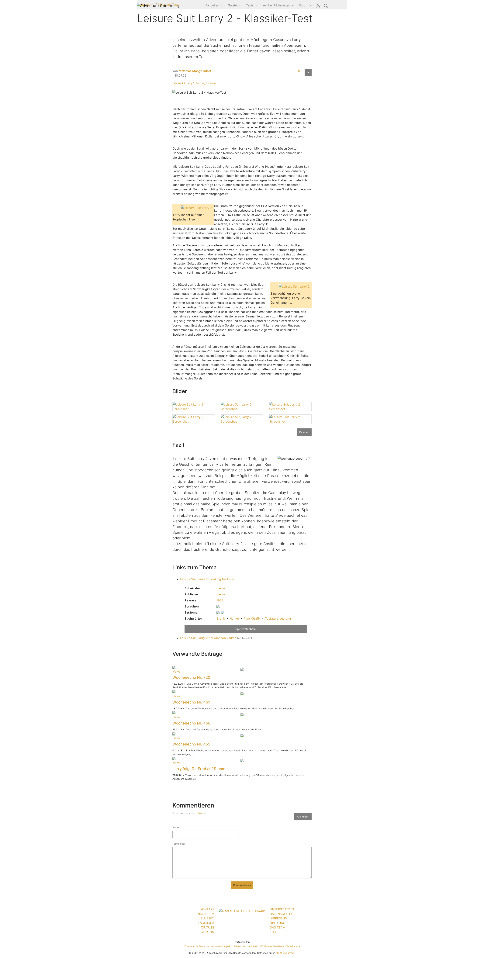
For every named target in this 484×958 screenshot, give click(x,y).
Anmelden (303, 816)
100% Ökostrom (285, 953)
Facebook (206, 923)
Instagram (205, 914)
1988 (219, 600)
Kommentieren (242, 885)
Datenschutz (281, 914)
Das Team (277, 927)
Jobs (274, 932)
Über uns (277, 923)
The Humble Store (194, 946)
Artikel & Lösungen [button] (277, 5)
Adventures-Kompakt (219, 946)
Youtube (207, 927)
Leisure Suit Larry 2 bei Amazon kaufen (208, 638)
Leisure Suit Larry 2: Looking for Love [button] (207, 579)
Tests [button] (250, 5)
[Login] (318, 5)
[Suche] (326, 5)
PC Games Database (272, 946)
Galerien (304, 432)
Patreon (207, 932)
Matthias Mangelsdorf (195, 71)
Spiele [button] (233, 5)
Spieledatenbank (245, 629)
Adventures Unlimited (246, 946)
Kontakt (207, 909)
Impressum (279, 918)
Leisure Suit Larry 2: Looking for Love (194, 83)
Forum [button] (304, 5)
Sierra (220, 588)
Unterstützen (282, 909)
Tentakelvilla (293, 946)
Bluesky (207, 918)
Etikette (201, 813)
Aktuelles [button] (213, 5)
